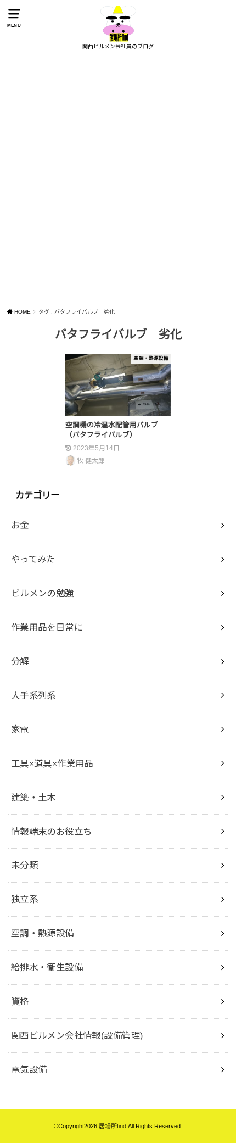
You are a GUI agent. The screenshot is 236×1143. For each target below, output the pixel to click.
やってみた (33, 559)
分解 (20, 661)
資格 (20, 1001)
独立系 (24, 899)
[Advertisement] (118, 180)
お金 (20, 525)
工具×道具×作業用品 (52, 763)
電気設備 (29, 1069)
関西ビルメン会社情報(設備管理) (77, 1035)
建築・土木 (33, 797)
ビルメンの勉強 (42, 593)
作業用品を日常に (47, 627)
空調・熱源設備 (42, 933)
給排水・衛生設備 (47, 967)
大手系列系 (33, 695)
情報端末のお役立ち (51, 832)
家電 (20, 729)
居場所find (112, 1126)
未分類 (24, 865)
